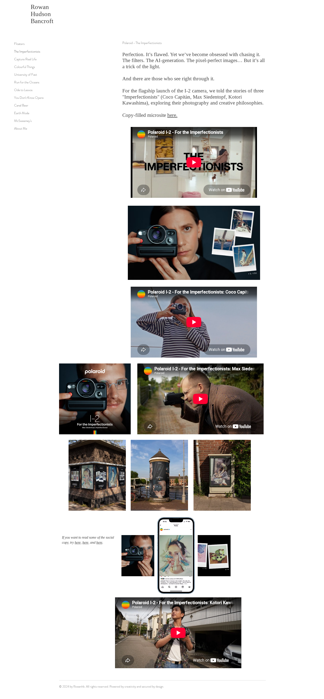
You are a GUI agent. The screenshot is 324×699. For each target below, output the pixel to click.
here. (172, 115)
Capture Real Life (25, 59)
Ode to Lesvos (23, 90)
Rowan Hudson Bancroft (42, 13)
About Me (20, 128)
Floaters (19, 43)
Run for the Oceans (26, 82)
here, (78, 542)
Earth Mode (21, 113)
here (99, 542)
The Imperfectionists (27, 51)
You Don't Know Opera (28, 97)
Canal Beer (21, 105)
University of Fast (25, 74)
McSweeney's (23, 120)
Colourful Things (24, 66)
